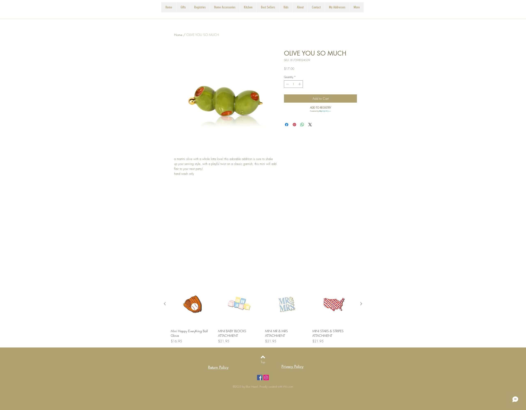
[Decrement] (287, 84)
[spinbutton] (294, 84)
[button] (200, 7)
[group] (263, 313)
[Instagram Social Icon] (266, 377)
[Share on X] (310, 124)
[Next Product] (361, 303)
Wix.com (288, 386)
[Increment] (300, 84)
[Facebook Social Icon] (259, 377)
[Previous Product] (164, 303)
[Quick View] (192, 303)
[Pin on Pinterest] (294, 124)
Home (178, 34)
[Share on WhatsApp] (302, 124)
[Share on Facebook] (286, 124)
